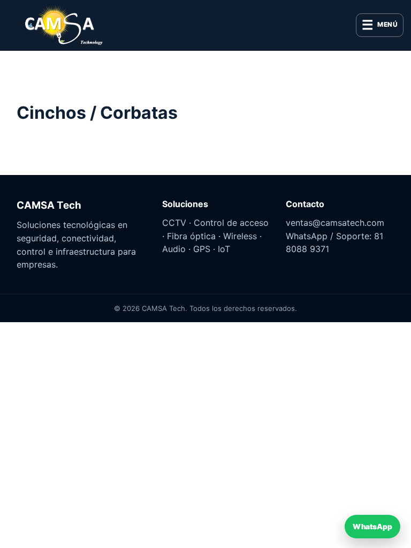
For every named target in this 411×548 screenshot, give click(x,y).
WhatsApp (372, 526)
